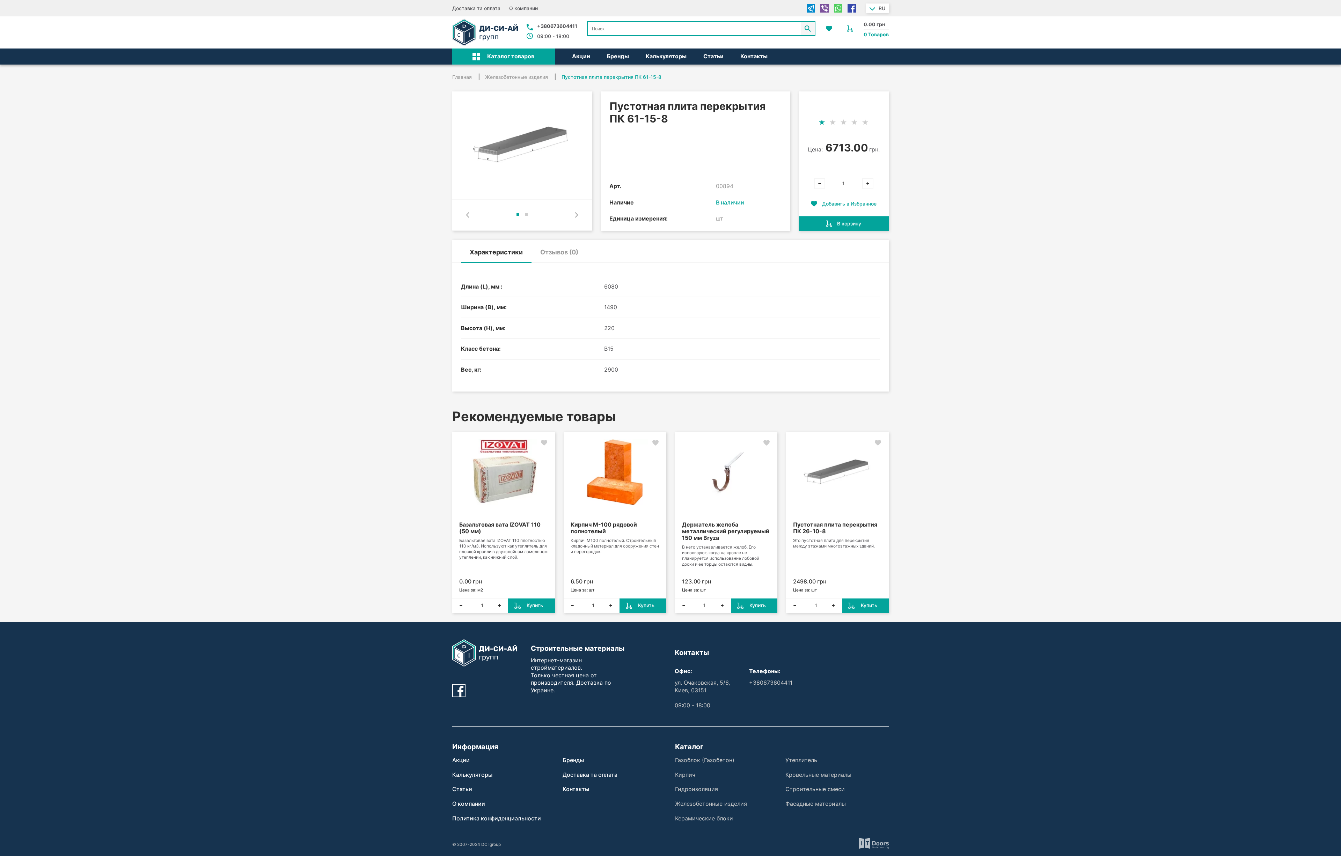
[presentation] (467, 215)
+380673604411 (557, 26)
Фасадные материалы (815, 803)
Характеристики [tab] (496, 252)
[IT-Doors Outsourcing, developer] (874, 844)
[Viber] (824, 8)
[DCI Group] (485, 32)
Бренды (618, 56)
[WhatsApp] (838, 8)
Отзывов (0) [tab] (559, 252)
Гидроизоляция (696, 789)
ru (882, 8)
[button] (503, 57)
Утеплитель (801, 760)
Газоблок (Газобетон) (704, 760)
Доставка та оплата (476, 8)
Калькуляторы (666, 56)
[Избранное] (829, 28)
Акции (581, 56)
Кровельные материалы (818, 774)
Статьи (713, 56)
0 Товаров (876, 34)
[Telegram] (811, 8)
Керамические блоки (704, 818)
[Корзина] (850, 28)
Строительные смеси (815, 789)
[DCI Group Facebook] (459, 690)
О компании (523, 8)
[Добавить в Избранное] (544, 443)
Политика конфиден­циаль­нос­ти (496, 818)
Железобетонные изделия (711, 803)
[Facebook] (852, 8)
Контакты (754, 56)
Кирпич (685, 774)
